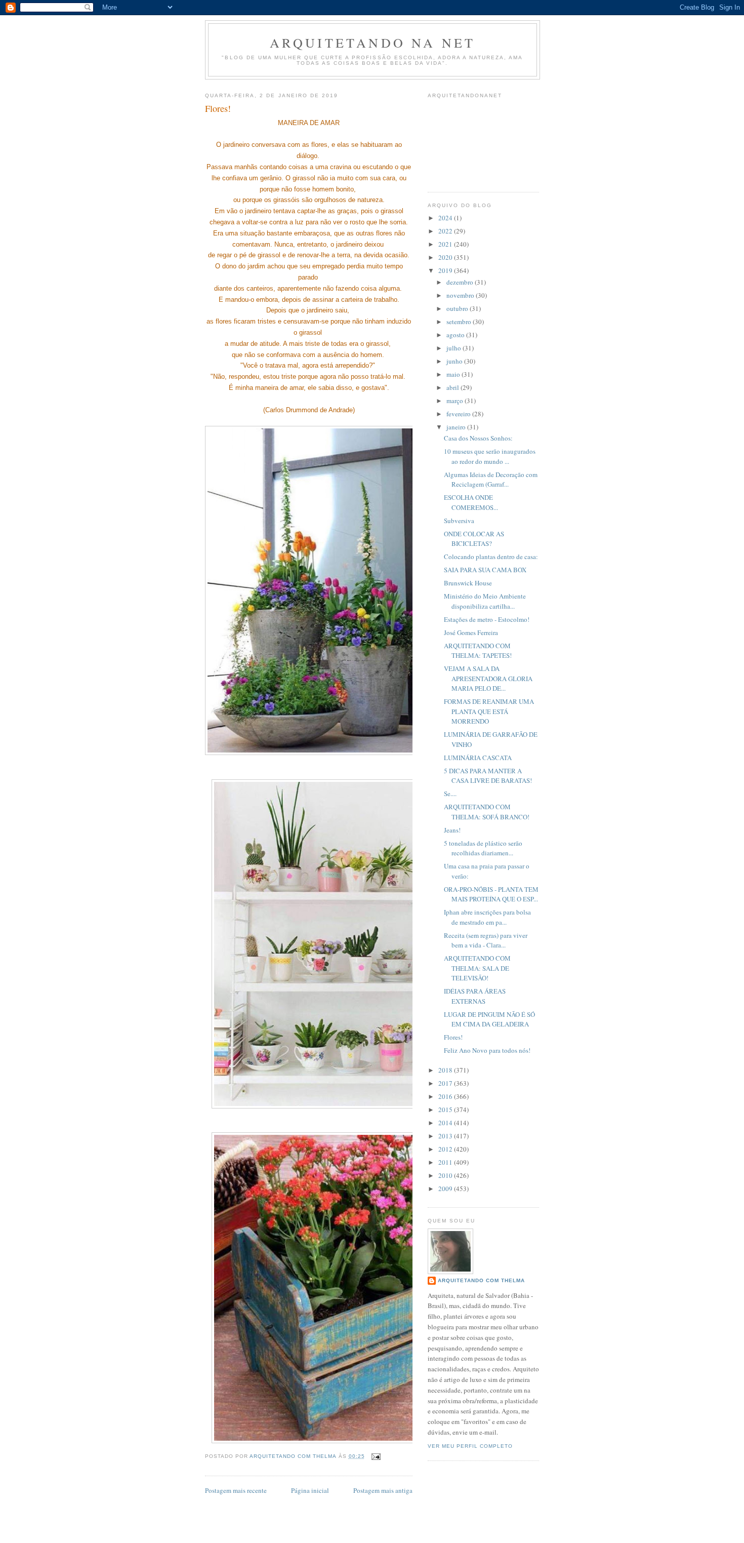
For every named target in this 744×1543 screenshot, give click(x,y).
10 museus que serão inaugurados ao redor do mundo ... (489, 456)
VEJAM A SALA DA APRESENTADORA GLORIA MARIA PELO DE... (488, 678)
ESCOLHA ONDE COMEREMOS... (471, 502)
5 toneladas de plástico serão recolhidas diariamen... (483, 848)
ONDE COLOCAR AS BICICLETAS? (474, 538)
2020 (446, 257)
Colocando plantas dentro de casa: (491, 556)
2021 (446, 244)
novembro (461, 295)
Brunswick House (468, 582)
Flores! (453, 1037)
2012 (446, 1149)
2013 (446, 1135)
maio (454, 374)
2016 (446, 1096)
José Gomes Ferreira (471, 632)
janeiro (456, 426)
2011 (446, 1162)
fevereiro (459, 413)
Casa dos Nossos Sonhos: (478, 438)
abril (453, 387)
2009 (446, 1188)
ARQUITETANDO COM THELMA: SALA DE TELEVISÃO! (477, 968)
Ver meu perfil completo (470, 1446)
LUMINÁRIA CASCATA (478, 757)
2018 (446, 1070)
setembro (459, 321)
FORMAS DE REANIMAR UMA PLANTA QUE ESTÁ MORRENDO (489, 711)
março (455, 400)
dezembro (460, 282)
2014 (446, 1122)
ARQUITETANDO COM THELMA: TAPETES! (478, 650)
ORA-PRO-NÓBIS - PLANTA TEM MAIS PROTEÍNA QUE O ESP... (491, 894)
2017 (446, 1083)
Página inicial (310, 1490)
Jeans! (452, 830)
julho (454, 347)
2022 (446, 230)
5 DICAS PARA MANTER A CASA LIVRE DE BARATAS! (488, 775)
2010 (446, 1175)
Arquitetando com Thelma (481, 1280)
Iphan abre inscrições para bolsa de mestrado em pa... (487, 917)
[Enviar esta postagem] (376, 1456)
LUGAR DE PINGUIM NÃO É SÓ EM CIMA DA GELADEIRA (489, 1019)
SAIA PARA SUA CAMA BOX (485, 569)
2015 (446, 1109)
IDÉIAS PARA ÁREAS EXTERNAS (475, 996)
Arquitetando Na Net (373, 42)
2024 (446, 217)
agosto (456, 334)
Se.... (450, 793)
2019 (446, 270)
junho (455, 361)
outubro (458, 308)
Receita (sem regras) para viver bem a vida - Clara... (485, 940)
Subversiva (459, 520)
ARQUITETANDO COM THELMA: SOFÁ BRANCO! (486, 811)
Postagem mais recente (236, 1490)
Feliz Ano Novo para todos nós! (487, 1050)
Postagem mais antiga (382, 1490)
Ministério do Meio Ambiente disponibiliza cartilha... (485, 601)
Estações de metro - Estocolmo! (486, 619)
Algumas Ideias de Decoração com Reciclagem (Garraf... (491, 479)
